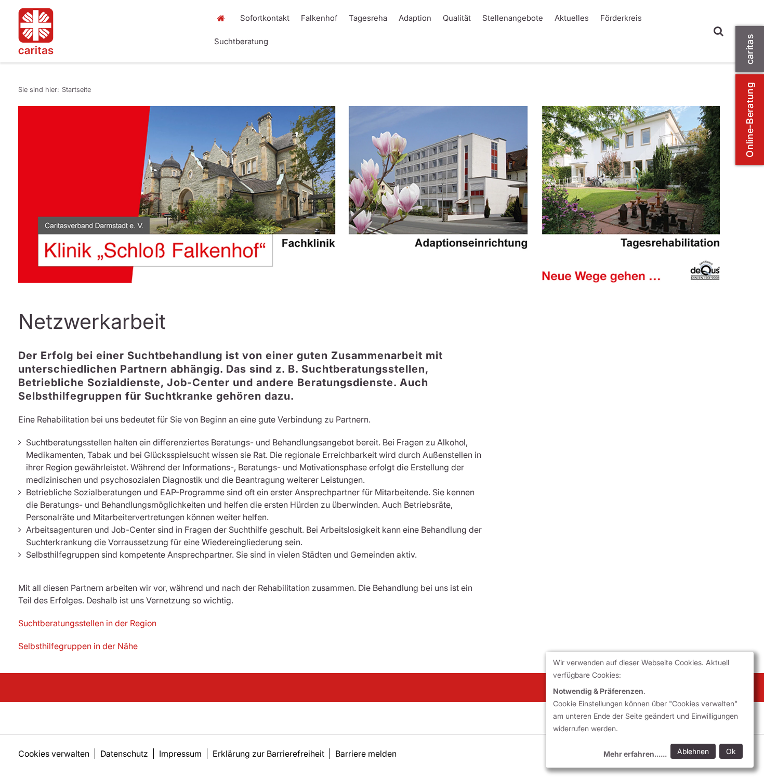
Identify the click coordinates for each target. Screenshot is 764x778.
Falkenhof (319, 18)
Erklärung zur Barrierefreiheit (268, 753)
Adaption (415, 18)
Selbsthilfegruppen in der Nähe (78, 646)
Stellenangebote (512, 18)
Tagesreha (368, 18)
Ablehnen (693, 751)
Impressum (180, 753)
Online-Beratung (749, 119)
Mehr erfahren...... (635, 753)
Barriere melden (366, 753)
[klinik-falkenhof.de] (106, 31)
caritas (749, 49)
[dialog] (650, 710)
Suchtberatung (241, 41)
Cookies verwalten (53, 753)
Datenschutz (124, 753)
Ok (731, 751)
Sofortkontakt (264, 18)
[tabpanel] (369, 194)
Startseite (223, 18)
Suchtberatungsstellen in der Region (87, 623)
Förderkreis (621, 18)
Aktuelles (572, 18)
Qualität (457, 18)
